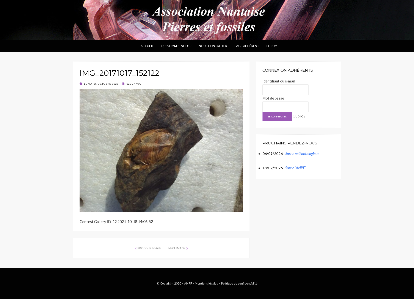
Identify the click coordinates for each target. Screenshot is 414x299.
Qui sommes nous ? (176, 46)
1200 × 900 (133, 83)
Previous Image (149, 248)
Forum (272, 46)
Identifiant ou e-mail (278, 81)
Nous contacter (213, 46)
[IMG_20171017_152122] (161, 150)
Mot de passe (273, 98)
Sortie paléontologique (302, 153)
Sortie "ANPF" (295, 168)
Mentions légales (206, 283)
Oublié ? (299, 116)
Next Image (176, 248)
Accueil (147, 46)
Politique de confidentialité (239, 283)
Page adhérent (246, 46)
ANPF (188, 283)
